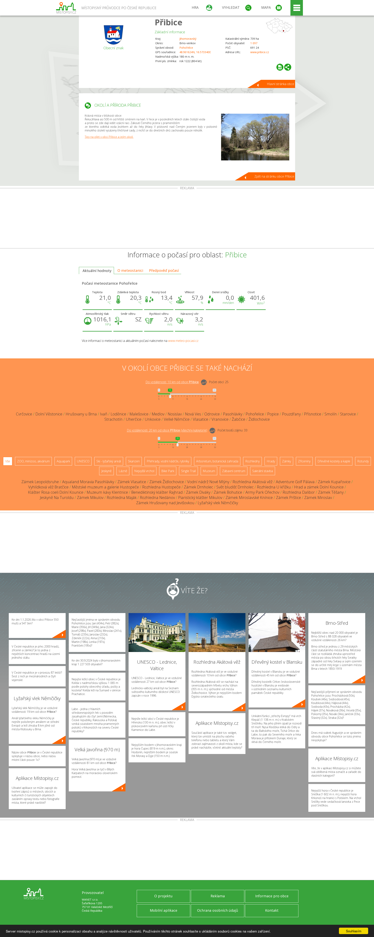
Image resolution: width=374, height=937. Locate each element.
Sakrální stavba (262, 471)
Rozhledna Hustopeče (161, 487)
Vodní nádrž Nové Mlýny (208, 481)
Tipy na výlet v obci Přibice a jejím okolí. (109, 137)
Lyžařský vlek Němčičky (218, 502)
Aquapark (63, 461)
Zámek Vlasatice (131, 481)
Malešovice (139, 414)
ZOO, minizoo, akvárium (33, 461)
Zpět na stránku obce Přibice (274, 176)
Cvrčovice (24, 414)
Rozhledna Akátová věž (253, 481)
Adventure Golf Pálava (295, 481)
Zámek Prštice (288, 497)
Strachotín (113, 419)
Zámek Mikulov (90, 497)
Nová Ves (193, 414)
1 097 (253, 43)
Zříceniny (304, 461)
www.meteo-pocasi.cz (183, 341)
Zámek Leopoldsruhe (40, 481)
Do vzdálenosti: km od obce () (167, 430)
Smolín (331, 414)
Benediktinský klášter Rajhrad (157, 492)
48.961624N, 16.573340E (195, 52)
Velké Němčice (177, 419)
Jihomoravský (187, 38)
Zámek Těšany (331, 492)
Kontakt (272, 910)
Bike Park (167, 471)
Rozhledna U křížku (274, 487)
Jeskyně (106, 471)
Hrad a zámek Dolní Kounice (319, 487)
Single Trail (188, 471)
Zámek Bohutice (228, 492)
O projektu (163, 896)
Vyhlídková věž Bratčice (48, 487)
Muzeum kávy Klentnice (107, 492)
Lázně (123, 471)
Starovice (348, 414)
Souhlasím (353, 930)
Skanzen (134, 461)
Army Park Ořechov (262, 492)
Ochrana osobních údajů (217, 910)
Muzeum (209, 471)
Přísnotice (312, 414)
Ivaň (103, 414)
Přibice (168, 22)
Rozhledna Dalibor (299, 492)
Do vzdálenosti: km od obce (172, 382)
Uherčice (133, 419)
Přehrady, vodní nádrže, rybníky (168, 461)
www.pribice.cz (259, 52)
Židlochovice (259, 419)
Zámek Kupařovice (334, 481)
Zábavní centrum (233, 471)
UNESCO (83, 461)
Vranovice (220, 419)
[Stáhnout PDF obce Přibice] (279, 67)
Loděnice (118, 414)
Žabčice (238, 419)
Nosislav (175, 414)
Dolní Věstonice (48, 414)
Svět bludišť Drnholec (235, 487)
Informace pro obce (271, 896)
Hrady (271, 461)
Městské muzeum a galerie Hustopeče (105, 487)
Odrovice (212, 414)
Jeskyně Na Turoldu (57, 497)
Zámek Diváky (198, 492)
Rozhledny (252, 461)
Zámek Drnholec (198, 487)
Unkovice (153, 419)
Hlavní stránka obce (280, 84)
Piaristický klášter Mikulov (200, 497)
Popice (273, 414)
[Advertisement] (187, 219)
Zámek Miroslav (318, 497)
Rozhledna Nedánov (157, 497)
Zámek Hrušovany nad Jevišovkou (165, 502)
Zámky (286, 461)
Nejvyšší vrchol (144, 471)
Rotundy (363, 461)
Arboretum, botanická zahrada (217, 461)
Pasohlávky (232, 414)
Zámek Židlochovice (166, 481)
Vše (7, 461)
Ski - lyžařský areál (108, 461)
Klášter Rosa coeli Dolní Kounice (55, 492)
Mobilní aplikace (163, 910)
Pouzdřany (291, 414)
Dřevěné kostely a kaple (334, 461)
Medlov (158, 414)
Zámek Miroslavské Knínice (249, 497)
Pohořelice (186, 47)
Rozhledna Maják (122, 497)
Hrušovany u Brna (81, 414)
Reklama (218, 896)
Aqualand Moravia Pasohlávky (88, 481)
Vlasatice (200, 419)
